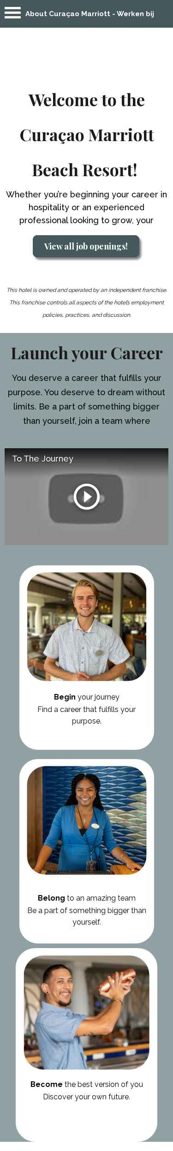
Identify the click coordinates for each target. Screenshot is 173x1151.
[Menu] (13, 15)
